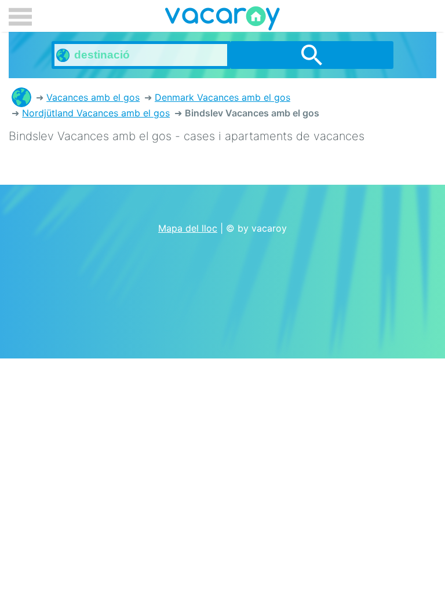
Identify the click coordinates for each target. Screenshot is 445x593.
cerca (311, 55)
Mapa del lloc (187, 228)
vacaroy (222, 20)
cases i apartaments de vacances (21, 97)
